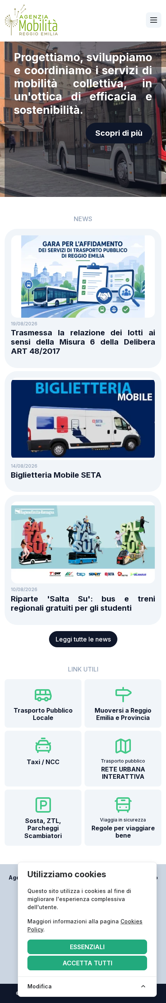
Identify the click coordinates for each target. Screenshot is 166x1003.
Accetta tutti (87, 963)
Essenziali (87, 947)
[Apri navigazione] (153, 20)
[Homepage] (31, 20)
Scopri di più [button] (118, 133)
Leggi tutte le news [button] (83, 639)
